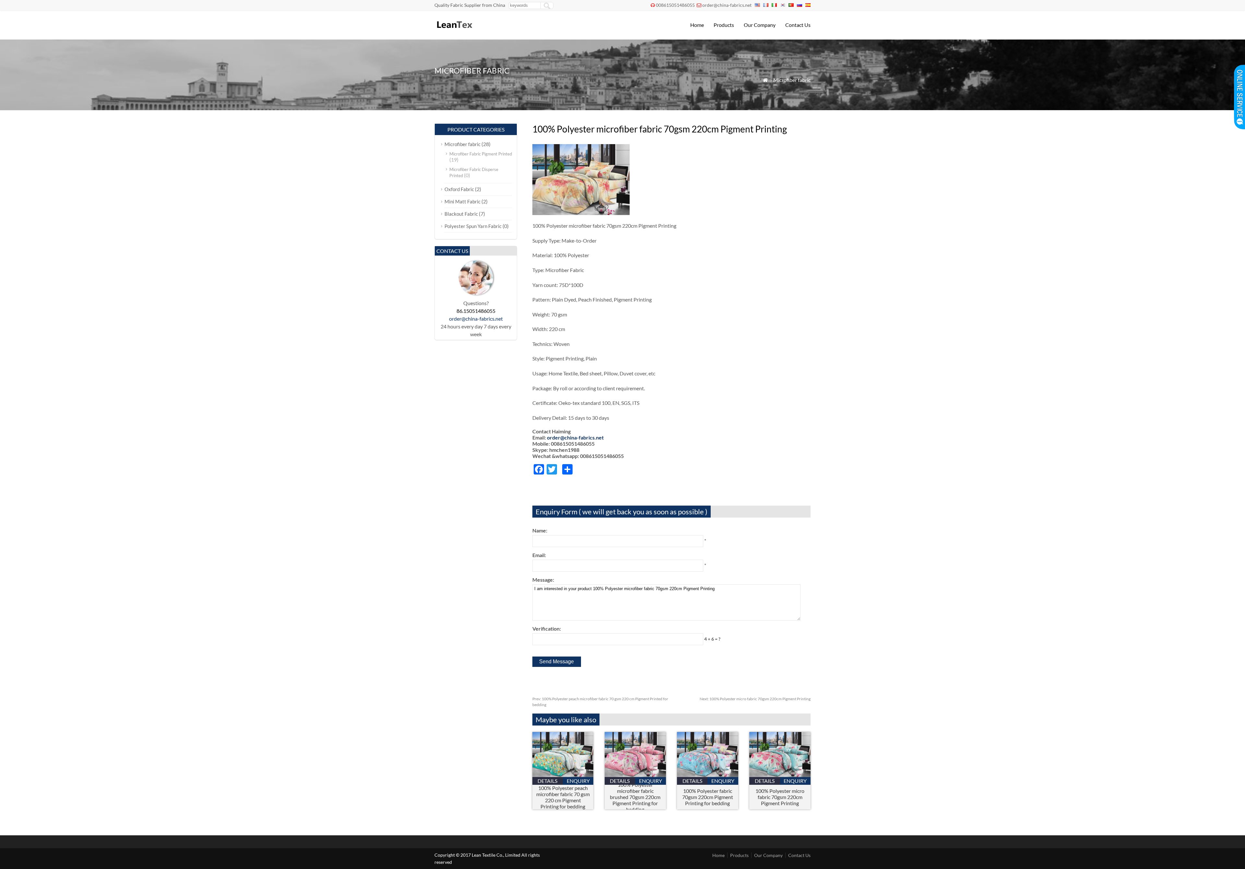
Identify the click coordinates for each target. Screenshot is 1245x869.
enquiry (578, 781)
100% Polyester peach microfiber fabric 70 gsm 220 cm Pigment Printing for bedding (563, 797)
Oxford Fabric (459, 189)
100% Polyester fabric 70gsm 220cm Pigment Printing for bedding (707, 797)
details (547, 781)
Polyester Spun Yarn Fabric (473, 226)
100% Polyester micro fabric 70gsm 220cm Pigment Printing (755, 698)
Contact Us (798, 25)
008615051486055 (675, 5)
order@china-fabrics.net (727, 5)
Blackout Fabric (461, 214)
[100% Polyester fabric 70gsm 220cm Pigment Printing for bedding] (707, 775)
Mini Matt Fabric (462, 201)
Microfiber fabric (792, 80)
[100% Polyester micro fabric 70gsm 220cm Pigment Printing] (780, 775)
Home (697, 25)
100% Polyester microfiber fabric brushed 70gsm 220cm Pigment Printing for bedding (635, 797)
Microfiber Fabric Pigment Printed (480, 153)
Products (724, 25)
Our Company (760, 25)
